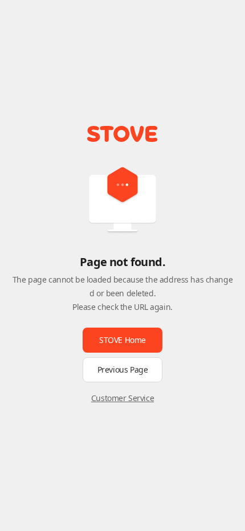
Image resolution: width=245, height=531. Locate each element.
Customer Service (122, 398)
